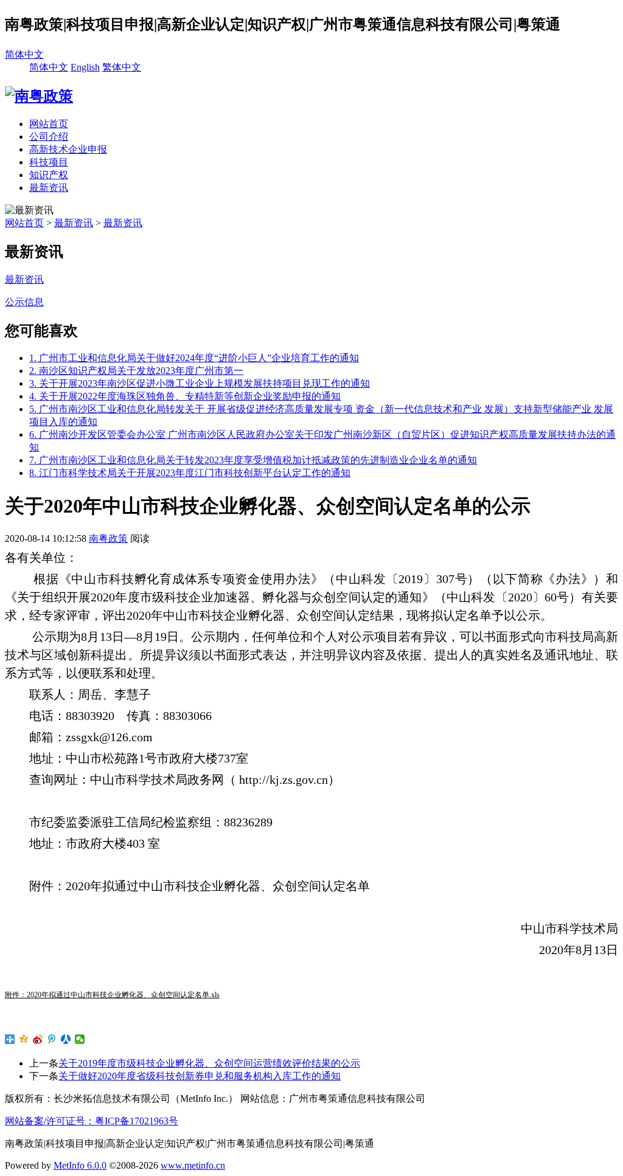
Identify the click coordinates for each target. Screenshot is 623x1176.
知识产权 (48, 175)
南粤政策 (108, 538)
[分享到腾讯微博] (52, 1039)
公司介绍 (48, 136)
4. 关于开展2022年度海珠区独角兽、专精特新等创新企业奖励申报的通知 (185, 396)
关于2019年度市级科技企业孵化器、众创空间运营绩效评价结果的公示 (209, 1063)
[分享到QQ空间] (24, 1039)
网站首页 (48, 124)
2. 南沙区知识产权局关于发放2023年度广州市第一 (136, 370)
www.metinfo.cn (193, 1165)
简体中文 (24, 54)
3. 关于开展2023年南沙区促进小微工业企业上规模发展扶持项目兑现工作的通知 (199, 383)
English (85, 67)
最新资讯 (48, 187)
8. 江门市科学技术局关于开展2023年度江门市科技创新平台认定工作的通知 (189, 473)
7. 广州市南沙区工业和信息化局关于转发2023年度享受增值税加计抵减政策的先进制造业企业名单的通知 (253, 460)
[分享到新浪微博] (38, 1039)
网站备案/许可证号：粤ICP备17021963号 (91, 1121)
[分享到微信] (80, 1039)
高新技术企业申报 (68, 149)
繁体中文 (121, 67)
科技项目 (48, 162)
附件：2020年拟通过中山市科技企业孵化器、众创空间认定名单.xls (112, 995)
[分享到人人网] (66, 1039)
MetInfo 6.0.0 (80, 1165)
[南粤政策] (39, 96)
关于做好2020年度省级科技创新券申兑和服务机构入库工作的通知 (199, 1076)
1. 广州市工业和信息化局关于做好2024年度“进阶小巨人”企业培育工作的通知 (194, 358)
